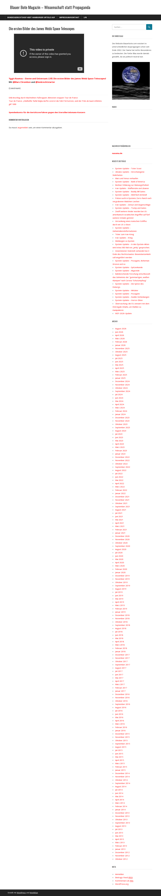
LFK (85, 17)
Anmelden (119, 874)
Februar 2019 (121, 608)
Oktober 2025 (121, 351)
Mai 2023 (119, 440)
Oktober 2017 (121, 661)
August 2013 (120, 826)
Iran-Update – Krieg (124, 237)
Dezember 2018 (122, 615)
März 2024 (120, 407)
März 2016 (120, 724)
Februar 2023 (121, 450)
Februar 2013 (121, 846)
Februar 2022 (121, 490)
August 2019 (120, 589)
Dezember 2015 (122, 733)
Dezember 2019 (122, 575)
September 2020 (122, 546)
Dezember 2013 (122, 813)
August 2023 (120, 430)
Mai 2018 (119, 638)
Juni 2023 (119, 437)
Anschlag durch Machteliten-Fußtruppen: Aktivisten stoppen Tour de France (45, 97)
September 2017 (122, 664)
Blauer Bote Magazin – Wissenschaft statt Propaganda (50, 7)
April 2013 (119, 839)
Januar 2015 (120, 770)
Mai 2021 (119, 519)
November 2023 (122, 421)
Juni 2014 (119, 793)
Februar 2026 (121, 341)
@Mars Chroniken (22, 82)
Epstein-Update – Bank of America (130, 181)
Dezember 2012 (122, 852)
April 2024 (119, 404)
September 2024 (122, 391)
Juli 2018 (119, 631)
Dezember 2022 (122, 457)
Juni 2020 (119, 556)
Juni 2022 (119, 477)
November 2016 (122, 697)
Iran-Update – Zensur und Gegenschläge (132, 204)
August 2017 (120, 668)
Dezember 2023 (122, 417)
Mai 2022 (119, 480)
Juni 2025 (119, 361)
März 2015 (120, 763)
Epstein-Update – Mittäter (126, 290)
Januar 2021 (120, 533)
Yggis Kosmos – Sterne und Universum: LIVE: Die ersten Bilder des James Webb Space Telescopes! (57, 78)
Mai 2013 (119, 836)
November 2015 (122, 737)
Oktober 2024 (121, 388)
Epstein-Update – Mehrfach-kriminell (131, 195)
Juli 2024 (119, 394)
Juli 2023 (119, 434)
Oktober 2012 (121, 859)
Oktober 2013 (121, 819)
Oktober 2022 (121, 463)
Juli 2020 (119, 552)
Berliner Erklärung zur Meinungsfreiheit (132, 185)
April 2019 (119, 602)
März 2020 (120, 565)
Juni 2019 (119, 595)
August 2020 (120, 549)
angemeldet (23, 127)
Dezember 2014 (122, 773)
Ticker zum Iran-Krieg (124, 234)
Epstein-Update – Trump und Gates (130, 208)
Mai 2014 (119, 796)
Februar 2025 (121, 374)
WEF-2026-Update (123, 313)
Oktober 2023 (121, 424)
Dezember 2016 (122, 694)
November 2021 (122, 500)
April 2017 (119, 681)
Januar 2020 (120, 572)
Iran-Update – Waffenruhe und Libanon (132, 188)
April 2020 (119, 562)
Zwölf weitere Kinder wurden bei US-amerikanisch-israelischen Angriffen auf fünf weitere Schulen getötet (131, 214)
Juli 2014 (119, 789)
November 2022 (122, 460)
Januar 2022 (120, 493)
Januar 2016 (120, 730)
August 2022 (120, 470)
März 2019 (120, 605)
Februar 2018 (121, 648)
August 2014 (120, 786)
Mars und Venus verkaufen (126, 178)
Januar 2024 (120, 414)
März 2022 (120, 486)
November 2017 (122, 658)
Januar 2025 (120, 378)
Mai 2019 (119, 598)
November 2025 (122, 348)
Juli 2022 (119, 473)
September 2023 (122, 427)
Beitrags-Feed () (124, 877)
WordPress (21, 892)
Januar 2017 (120, 691)
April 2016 (119, 720)
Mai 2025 (119, 365)
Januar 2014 (120, 809)
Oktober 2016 (121, 701)
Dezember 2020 (122, 536)
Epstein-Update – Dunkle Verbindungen (132, 297)
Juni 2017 (119, 674)
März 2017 (120, 684)
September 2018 (122, 625)
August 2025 (120, 355)
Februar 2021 (121, 529)
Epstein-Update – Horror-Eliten (129, 300)
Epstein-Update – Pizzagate (127, 293)
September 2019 (122, 585)
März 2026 (120, 338)
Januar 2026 (120, 345)
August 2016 (120, 707)
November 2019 (122, 579)
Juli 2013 (119, 829)
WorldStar (34, 892)
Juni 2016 (119, 714)
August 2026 (120, 328)
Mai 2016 (119, 717)
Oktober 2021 (121, 503)
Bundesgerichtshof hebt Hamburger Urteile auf (31, 17)
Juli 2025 (119, 358)
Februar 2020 (121, 569)
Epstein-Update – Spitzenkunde (129, 267)
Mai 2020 (119, 559)
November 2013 (122, 816)
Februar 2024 (121, 411)
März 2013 (120, 842)
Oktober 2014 (121, 780)
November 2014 (122, 776)
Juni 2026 (119, 332)
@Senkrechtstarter (45, 82)
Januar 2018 (120, 651)
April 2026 (119, 335)
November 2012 (122, 855)
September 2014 (122, 783)
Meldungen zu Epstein (124, 241)
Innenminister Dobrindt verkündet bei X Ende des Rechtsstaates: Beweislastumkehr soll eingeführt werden (132, 254)
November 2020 (122, 539)
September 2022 (122, 467)
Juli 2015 (119, 750)
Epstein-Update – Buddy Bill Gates (130, 191)
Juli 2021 (119, 513)
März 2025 (120, 371)
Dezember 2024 (122, 381)
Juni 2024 (119, 398)
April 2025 (119, 368)
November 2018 (122, 618)
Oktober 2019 (121, 582)
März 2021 (120, 526)
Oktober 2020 (121, 542)
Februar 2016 (121, 727)
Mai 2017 (119, 678)
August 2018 (120, 628)
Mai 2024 (119, 401)
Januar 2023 (120, 454)
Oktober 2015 (121, 740)
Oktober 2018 (121, 622)
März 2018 (120, 645)
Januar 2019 (120, 612)
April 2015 (119, 760)
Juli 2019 (119, 592)
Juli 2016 (119, 710)
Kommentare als (124, 880)
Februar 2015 (121, 766)
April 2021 (119, 523)
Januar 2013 (120, 849)
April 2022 (119, 483)
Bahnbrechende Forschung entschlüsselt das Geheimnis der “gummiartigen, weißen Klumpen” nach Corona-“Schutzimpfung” (131, 277)
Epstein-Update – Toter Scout (128, 168)
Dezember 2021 (122, 496)
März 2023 (120, 447)
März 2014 (120, 803)
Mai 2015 (119, 757)
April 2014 (119, 799)
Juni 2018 (119, 635)
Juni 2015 (119, 753)
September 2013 (122, 822)
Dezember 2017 (122, 654)
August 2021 (120, 509)
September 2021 (122, 506)
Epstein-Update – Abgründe (127, 270)
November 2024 (122, 384)
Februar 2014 (121, 806)
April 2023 (119, 444)
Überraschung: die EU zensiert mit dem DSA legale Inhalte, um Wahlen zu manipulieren (131, 306)
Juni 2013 (119, 832)
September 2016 (122, 704)
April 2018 (119, 641)
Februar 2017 (121, 687)
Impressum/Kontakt (69, 17)
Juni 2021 (119, 516)
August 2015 (120, 747)
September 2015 (122, 743)
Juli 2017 (119, 671)
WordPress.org (122, 884)
